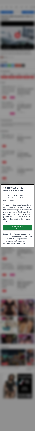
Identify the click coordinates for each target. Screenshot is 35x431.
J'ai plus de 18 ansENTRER (17, 227)
